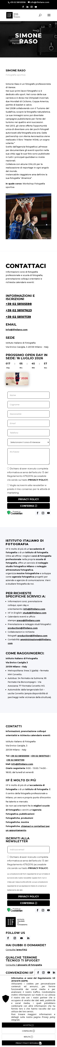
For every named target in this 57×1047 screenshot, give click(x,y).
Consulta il (24, 965)
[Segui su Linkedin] (28, 938)
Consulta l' (16, 949)
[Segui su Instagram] (14, 938)
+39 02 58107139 (18, 317)
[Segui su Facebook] (8, 938)
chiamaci (26, 826)
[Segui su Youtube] (21, 938)
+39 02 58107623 (19, 310)
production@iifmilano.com (23, 628)
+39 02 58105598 (19, 304)
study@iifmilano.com (34, 613)
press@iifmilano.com (28, 620)
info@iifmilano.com (16, 329)
